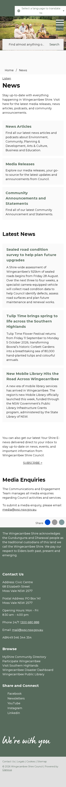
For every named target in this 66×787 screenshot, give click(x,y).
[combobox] (40, 11)
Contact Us (8, 761)
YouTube (14, 703)
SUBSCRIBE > (32, 463)
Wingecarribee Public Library (23, 674)
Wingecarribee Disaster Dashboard (27, 670)
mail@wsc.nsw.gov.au (27, 630)
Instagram (15, 708)
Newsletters (16, 698)
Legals (20, 761)
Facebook (15, 693)
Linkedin (14, 713)
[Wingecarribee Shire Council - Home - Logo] (14, 26)
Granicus (7, 769)
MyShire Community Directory (24, 657)
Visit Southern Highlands (20, 665)
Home (9, 70)
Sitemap (42, 761)
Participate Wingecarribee (21, 661)
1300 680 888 (29, 622)
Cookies (30, 761)
